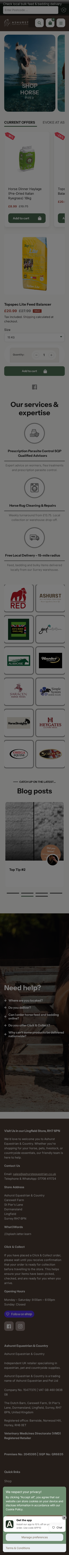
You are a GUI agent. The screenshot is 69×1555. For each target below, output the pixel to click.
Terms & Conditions (18, 1548)
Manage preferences (34, 1537)
